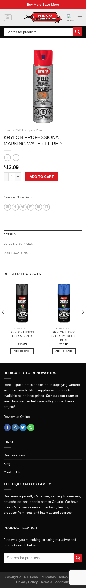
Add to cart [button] (22, 351)
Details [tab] (10, 234)
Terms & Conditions (55, 582)
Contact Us (12, 472)
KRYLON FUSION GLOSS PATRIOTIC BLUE (63, 336)
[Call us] (30, 427)
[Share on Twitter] (23, 207)
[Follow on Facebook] (7, 427)
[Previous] (3, 322)
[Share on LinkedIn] (46, 207)
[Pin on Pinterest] (38, 207)
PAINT (19, 130)
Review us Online (17, 417)
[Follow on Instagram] (15, 427)
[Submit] (77, 31)
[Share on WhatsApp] (7, 207)
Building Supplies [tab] (18, 243)
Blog (7, 464)
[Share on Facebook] (15, 207)
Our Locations (14, 455)
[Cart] (7, 17)
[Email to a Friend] (30, 207)
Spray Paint (35, 130)
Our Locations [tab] (16, 252)
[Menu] (79, 17)
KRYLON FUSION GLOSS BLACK (22, 334)
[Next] (82, 322)
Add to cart (42, 177)
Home (7, 130)
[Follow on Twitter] (23, 427)
